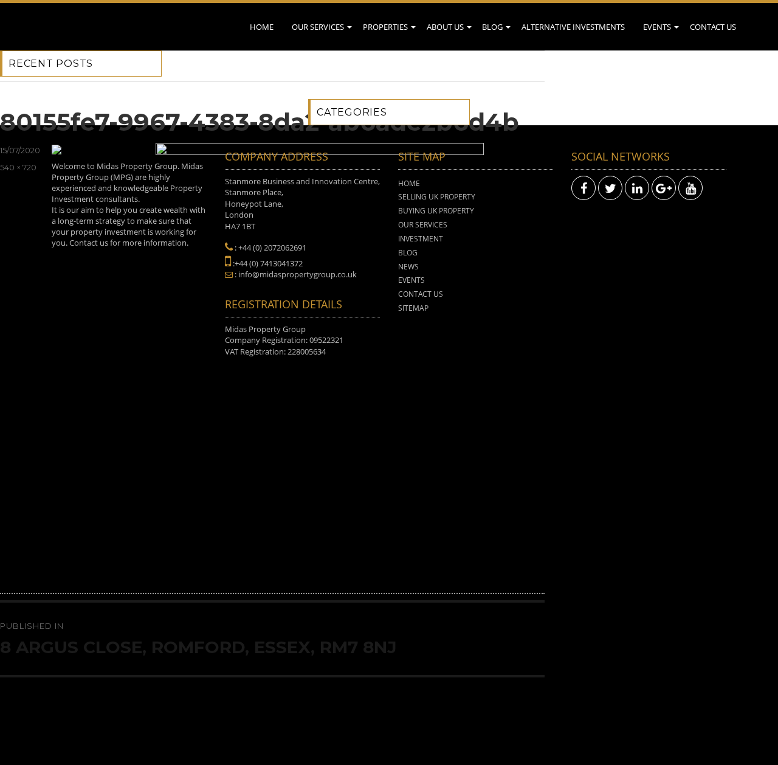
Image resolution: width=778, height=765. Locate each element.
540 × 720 (18, 167)
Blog (492, 26)
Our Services (318, 26)
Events (657, 26)
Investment (420, 239)
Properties (385, 26)
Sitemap (413, 308)
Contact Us (713, 26)
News (408, 266)
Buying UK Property (436, 211)
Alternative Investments (573, 26)
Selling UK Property (436, 197)
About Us (445, 26)
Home (262, 26)
